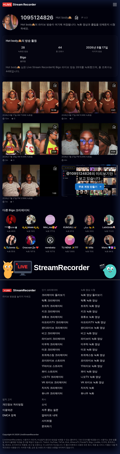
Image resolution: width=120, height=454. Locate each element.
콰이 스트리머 (50, 371)
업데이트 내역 (50, 415)
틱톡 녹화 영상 (89, 300)
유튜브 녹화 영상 (90, 316)
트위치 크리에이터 (52, 305)
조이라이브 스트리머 (53, 360)
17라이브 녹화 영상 (91, 366)
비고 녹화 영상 (89, 333)
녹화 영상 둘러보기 (91, 294)
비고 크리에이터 (51, 333)
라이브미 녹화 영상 (91, 338)
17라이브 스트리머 (52, 366)
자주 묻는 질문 (50, 409)
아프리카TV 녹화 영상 (93, 322)
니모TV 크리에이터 (52, 376)
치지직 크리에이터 (52, 387)
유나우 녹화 (87, 393)
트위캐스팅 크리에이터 (55, 355)
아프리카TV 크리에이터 (55, 322)
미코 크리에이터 (51, 349)
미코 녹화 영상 (89, 349)
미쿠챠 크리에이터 (52, 344)
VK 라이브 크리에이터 (54, 382)
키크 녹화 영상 (89, 311)
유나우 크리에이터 (52, 393)
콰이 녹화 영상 (89, 371)
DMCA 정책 (9, 415)
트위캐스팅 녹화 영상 (93, 355)
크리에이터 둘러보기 (53, 294)
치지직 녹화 (87, 387)
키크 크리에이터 (51, 311)
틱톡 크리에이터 (51, 300)
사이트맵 (47, 420)
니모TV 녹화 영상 (91, 376)
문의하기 (47, 426)
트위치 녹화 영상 (90, 305)
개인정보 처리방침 (12, 404)
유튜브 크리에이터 (52, 316)
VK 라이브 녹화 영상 (92, 382)
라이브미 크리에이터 (53, 338)
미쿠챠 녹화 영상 (90, 344)
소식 (44, 404)
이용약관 (7, 409)
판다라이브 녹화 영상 (93, 327)
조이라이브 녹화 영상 (93, 360)
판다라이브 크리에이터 (55, 327)
